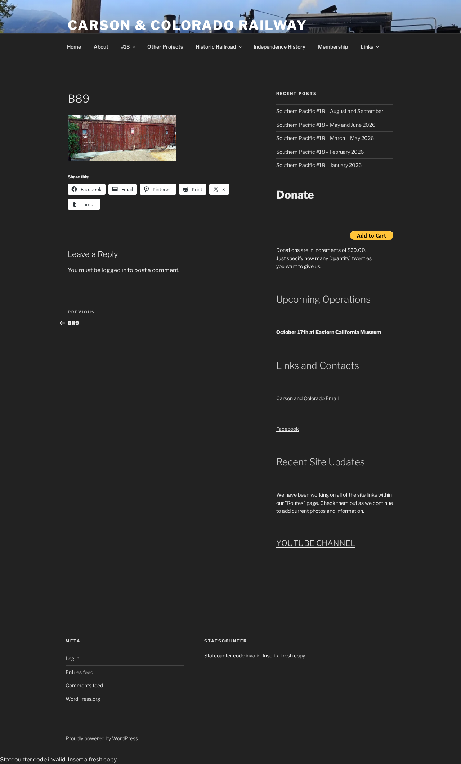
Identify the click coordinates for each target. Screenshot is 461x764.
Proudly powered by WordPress (102, 738)
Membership (333, 47)
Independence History (279, 47)
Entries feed (79, 672)
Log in (72, 658)
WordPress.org (83, 699)
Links (367, 47)
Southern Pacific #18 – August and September (329, 111)
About (101, 47)
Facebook (287, 429)
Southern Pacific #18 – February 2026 (320, 152)
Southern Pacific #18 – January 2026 (319, 165)
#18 (125, 47)
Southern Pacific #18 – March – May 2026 (325, 138)
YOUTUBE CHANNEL (315, 543)
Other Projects (165, 47)
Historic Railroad (216, 47)
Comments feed (84, 685)
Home (74, 47)
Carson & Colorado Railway (187, 25)
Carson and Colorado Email (307, 398)
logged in (114, 270)
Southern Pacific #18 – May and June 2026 (325, 125)
